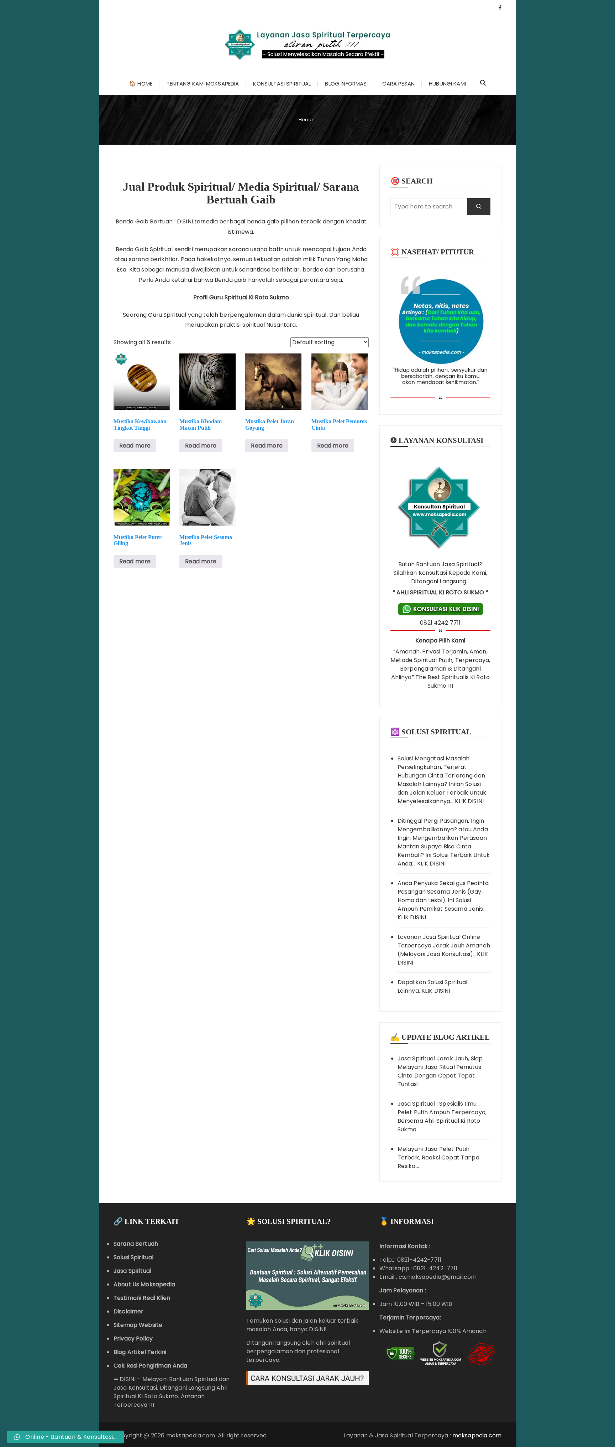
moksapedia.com (476, 1435)
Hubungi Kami (447, 83)
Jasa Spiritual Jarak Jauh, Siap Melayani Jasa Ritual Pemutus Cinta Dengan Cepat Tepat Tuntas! (440, 1071)
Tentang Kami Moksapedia (203, 83)
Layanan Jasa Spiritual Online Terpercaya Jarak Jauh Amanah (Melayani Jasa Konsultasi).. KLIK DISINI (444, 950)
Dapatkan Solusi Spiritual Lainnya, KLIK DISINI (433, 986)
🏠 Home (140, 83)
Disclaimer (129, 1311)
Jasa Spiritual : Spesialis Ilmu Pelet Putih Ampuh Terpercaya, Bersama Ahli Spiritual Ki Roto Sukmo (442, 1116)
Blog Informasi (346, 83)
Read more (135, 445)
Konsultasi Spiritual (282, 83)
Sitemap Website (138, 1325)
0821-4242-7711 (435, 1268)
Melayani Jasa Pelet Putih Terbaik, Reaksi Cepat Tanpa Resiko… (438, 1157)
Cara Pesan (398, 83)
